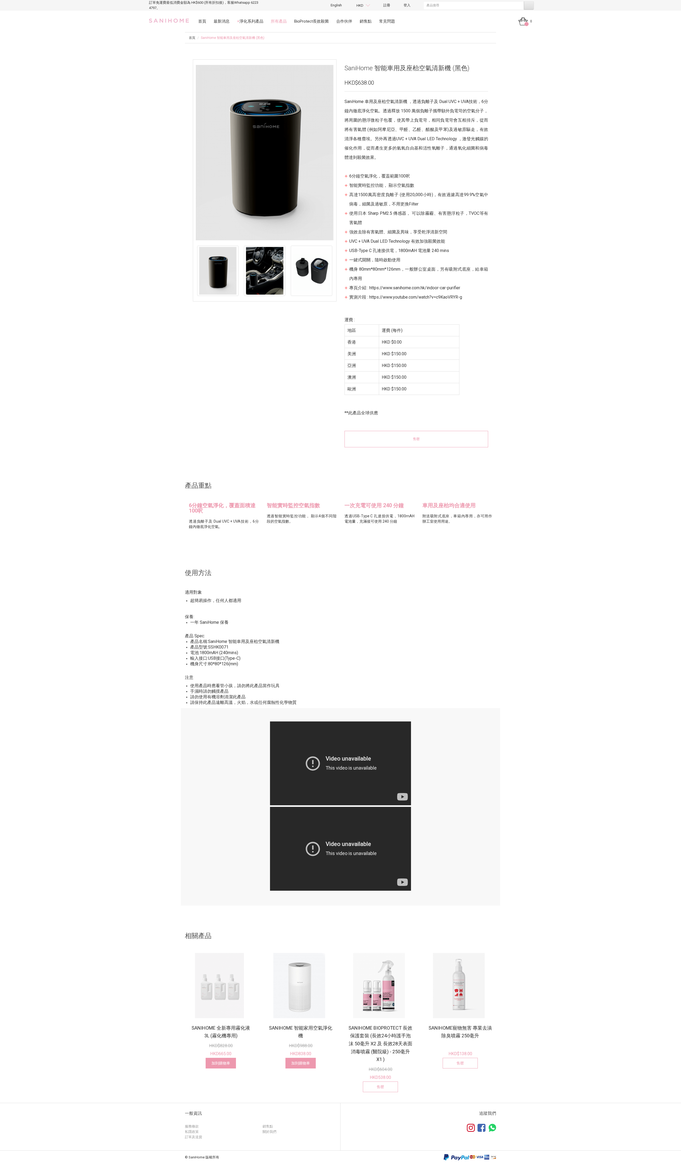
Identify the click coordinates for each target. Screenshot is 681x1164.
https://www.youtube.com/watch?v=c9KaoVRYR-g (415, 297)
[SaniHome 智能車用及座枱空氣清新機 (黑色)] (218, 271)
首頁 (202, 21)
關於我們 (269, 1132)
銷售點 (366, 21)
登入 (407, 5)
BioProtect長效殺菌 (311, 21)
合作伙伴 (344, 21)
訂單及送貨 (193, 1137)
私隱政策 (192, 1132)
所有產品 (279, 21)
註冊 (386, 5)
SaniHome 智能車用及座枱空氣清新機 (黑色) (232, 38)
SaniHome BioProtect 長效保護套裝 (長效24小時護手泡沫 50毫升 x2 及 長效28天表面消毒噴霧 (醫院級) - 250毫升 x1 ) (380, 1043)
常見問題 (387, 21)
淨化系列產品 (250, 21)
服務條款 (192, 1126)
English (336, 5)
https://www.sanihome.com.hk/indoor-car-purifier (414, 287)
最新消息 (222, 21)
